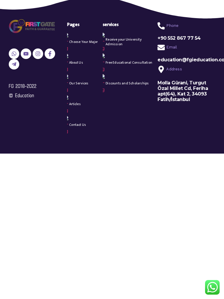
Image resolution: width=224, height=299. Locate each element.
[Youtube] (26, 53)
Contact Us (77, 125)
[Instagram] (38, 53)
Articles (75, 104)
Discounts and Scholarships (127, 83)
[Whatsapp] (14, 53)
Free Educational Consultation (129, 62)
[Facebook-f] (50, 53)
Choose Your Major (83, 42)
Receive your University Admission (124, 42)
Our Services (78, 83)
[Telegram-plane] (14, 64)
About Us (76, 62)
